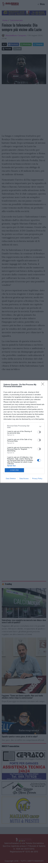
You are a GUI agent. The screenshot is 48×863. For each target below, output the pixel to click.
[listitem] (24, 426)
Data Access (24, 478)
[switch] (39, 432)
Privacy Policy (37, 478)
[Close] (43, 385)
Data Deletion (11, 478)
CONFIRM (14, 470)
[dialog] (24, 431)
